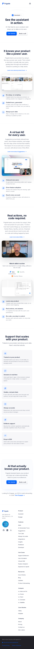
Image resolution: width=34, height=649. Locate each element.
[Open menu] (30, 3)
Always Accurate (23, 536)
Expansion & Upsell (23, 566)
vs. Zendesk (21, 599)
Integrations (21, 539)
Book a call (22, 33)
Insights (20, 542)
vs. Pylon (20, 597)
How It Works (22, 575)
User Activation (22, 558)
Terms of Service (16, 645)
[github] (3, 530)
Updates (20, 580)
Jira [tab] (13, 272)
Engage (20, 517)
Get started (11, 33)
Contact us (21, 627)
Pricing (20, 624)
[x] (10, 530)
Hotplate (20, 613)
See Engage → (20, 495)
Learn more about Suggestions (16, 151)
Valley (20, 610)
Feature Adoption (23, 564)
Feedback (21, 544)
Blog (19, 577)
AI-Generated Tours (24, 528)
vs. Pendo (21, 594)
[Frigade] (6, 3)
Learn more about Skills (16, 237)
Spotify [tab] (22, 272)
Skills (19, 525)
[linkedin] (7, 530)
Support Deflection (23, 555)
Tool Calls (21, 533)
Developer (21, 547)
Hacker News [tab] (18, 276)
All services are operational (11, 642)
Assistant (20, 514)
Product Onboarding (24, 583)
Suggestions (21, 530)
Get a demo (21, 630)
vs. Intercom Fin (22, 591)
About (20, 621)
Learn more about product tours (16, 70)
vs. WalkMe (21, 602)
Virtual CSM (21, 561)
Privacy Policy (6, 645)
